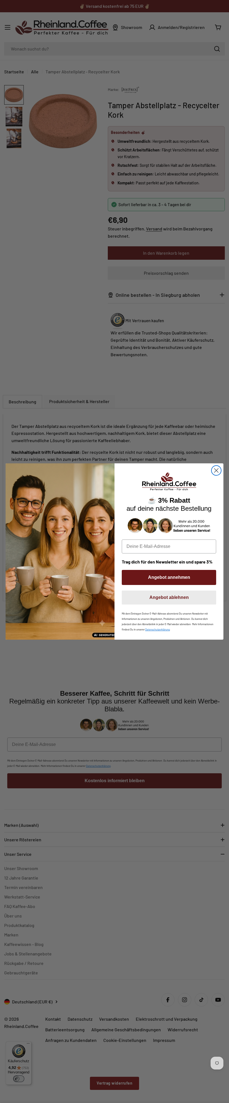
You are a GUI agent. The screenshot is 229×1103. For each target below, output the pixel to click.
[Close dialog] (216, 470)
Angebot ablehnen (169, 597)
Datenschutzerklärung (157, 629)
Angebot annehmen (169, 577)
